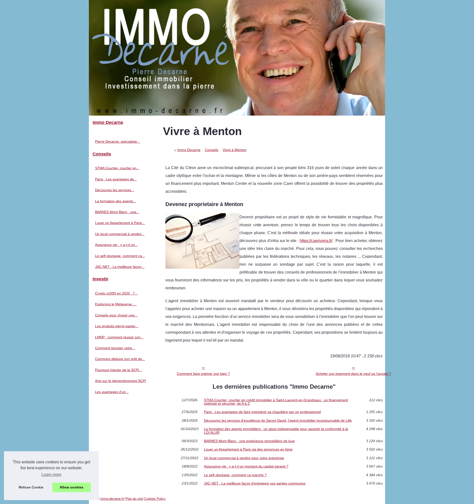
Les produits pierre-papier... (116, 326)
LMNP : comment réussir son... (119, 337)
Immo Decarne (188, 150)
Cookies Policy (155, 499)
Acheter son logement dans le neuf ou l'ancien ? (353, 374)
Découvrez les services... (114, 190)
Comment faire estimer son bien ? (203, 374)
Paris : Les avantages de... (116, 179)
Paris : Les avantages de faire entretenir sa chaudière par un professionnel (262, 412)
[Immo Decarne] (237, 58)
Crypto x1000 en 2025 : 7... (116, 293)
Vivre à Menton (234, 150)
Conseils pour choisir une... (116, 315)
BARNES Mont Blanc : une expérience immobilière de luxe (249, 441)
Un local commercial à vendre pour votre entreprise (244, 458)
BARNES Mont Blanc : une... (117, 212)
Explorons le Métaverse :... (116, 304)
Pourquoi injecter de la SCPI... (118, 370)
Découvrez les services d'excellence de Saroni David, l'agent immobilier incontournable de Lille (278, 420)
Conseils (211, 150)
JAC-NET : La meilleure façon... (119, 267)
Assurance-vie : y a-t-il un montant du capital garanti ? (246, 466)
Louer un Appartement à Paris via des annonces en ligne (248, 449)
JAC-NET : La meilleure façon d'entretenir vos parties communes (254, 483)
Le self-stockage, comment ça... (120, 256)
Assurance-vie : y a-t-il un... (116, 245)
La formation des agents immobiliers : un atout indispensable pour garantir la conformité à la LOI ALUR (276, 430)
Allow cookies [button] (71, 487)
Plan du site (133, 499)
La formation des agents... (115, 201)
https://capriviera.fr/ (316, 241)
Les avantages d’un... (112, 392)
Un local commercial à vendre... (119, 234)
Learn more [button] (51, 474)
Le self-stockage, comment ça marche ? (235, 475)
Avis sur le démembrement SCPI (120, 381)
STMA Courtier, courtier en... (117, 168)
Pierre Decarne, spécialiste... (117, 141)
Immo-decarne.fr (112, 499)
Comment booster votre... (115, 348)
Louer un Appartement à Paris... (120, 223)
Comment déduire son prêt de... (120, 359)
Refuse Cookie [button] (31, 487)
